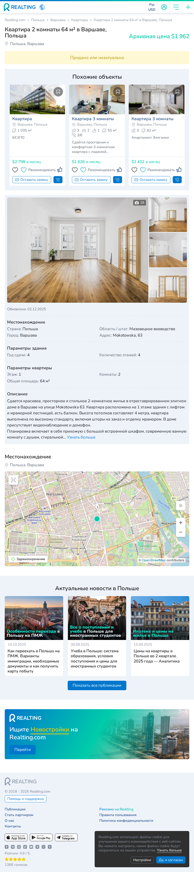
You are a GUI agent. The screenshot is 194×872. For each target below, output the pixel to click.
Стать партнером (19, 815)
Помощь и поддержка (25, 798)
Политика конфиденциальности (126, 820)
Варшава (57, 20)
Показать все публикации (97, 685)
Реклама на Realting (116, 809)
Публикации (15, 809)
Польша (37, 20)
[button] (42, 7)
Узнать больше (169, 850)
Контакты (13, 826)
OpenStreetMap (154, 560)
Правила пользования (118, 815)
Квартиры (79, 20)
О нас (9, 820)
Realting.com (15, 20)
